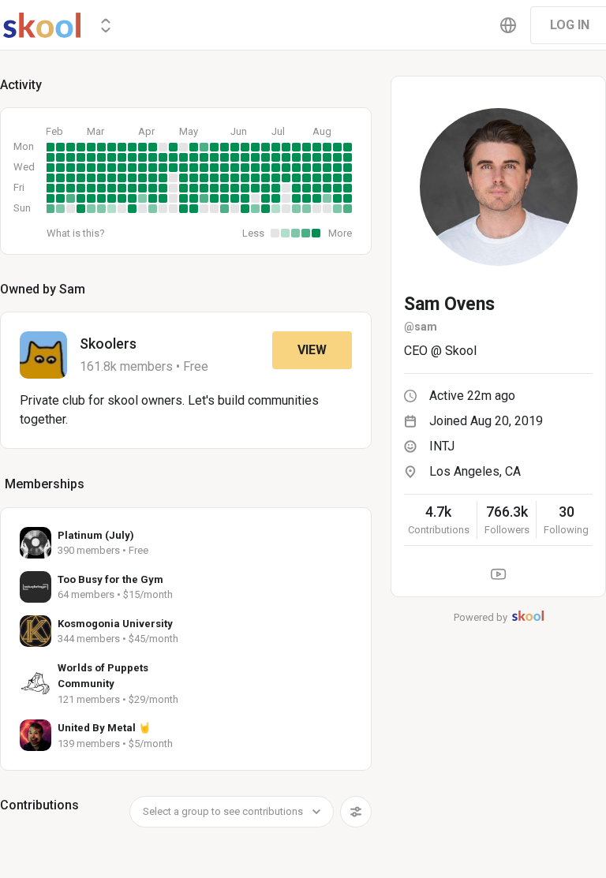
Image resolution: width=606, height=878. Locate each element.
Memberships (44, 483)
